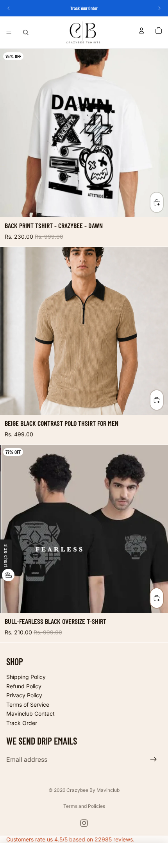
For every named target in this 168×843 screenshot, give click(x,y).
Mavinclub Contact (30, 714)
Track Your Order (84, 8)
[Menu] (9, 32)
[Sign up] (153, 760)
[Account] (141, 30)
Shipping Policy (26, 676)
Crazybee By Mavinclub (93, 790)
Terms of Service (27, 704)
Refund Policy (23, 686)
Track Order (21, 723)
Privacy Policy (24, 695)
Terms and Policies (84, 806)
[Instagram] (84, 823)
